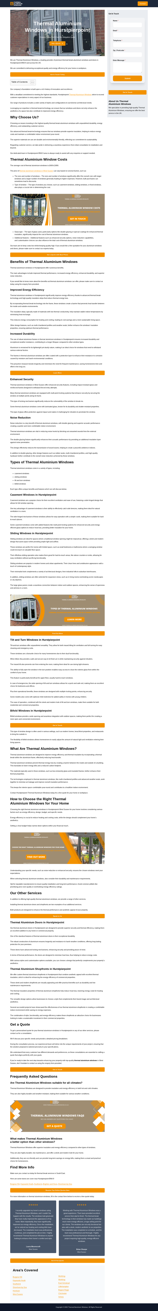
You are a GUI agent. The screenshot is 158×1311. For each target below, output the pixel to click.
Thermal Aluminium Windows (80, 95)
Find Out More (57, 633)
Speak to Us (57, 916)
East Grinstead (64, 1283)
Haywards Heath (26, 1184)
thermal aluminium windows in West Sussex (36, 171)
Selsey (61, 1297)
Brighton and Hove (50, 1184)
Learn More (57, 373)
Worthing (61, 1276)
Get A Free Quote (57, 1260)
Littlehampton (63, 1286)
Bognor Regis (63, 1290)
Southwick (38, 1184)
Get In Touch (127, 92)
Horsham (16, 1291)
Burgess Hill (15, 1184)
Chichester (62, 1293)
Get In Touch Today (57, 74)
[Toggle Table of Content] (31, 82)
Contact (143, 4)
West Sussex (18, 1294)
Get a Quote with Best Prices (57, 255)
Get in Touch (57, 725)
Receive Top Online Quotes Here (57, 1190)
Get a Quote (56, 43)
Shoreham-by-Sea (65, 1184)
